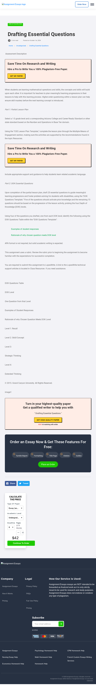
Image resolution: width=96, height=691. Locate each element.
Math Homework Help (43, 657)
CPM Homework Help (75, 651)
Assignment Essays (10, 586)
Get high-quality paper (48, 420)
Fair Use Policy (32, 601)
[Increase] (23, 532)
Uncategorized (15, 24)
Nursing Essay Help (10, 657)
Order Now (81, 4)
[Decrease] (18, 532)
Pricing (5, 601)
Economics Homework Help (13, 664)
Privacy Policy (31, 586)
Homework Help (41, 664)
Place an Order (48, 464)
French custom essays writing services (79, 659)
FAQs (28, 594)
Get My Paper (16, 76)
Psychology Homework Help (46, 651)
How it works (7, 594)
